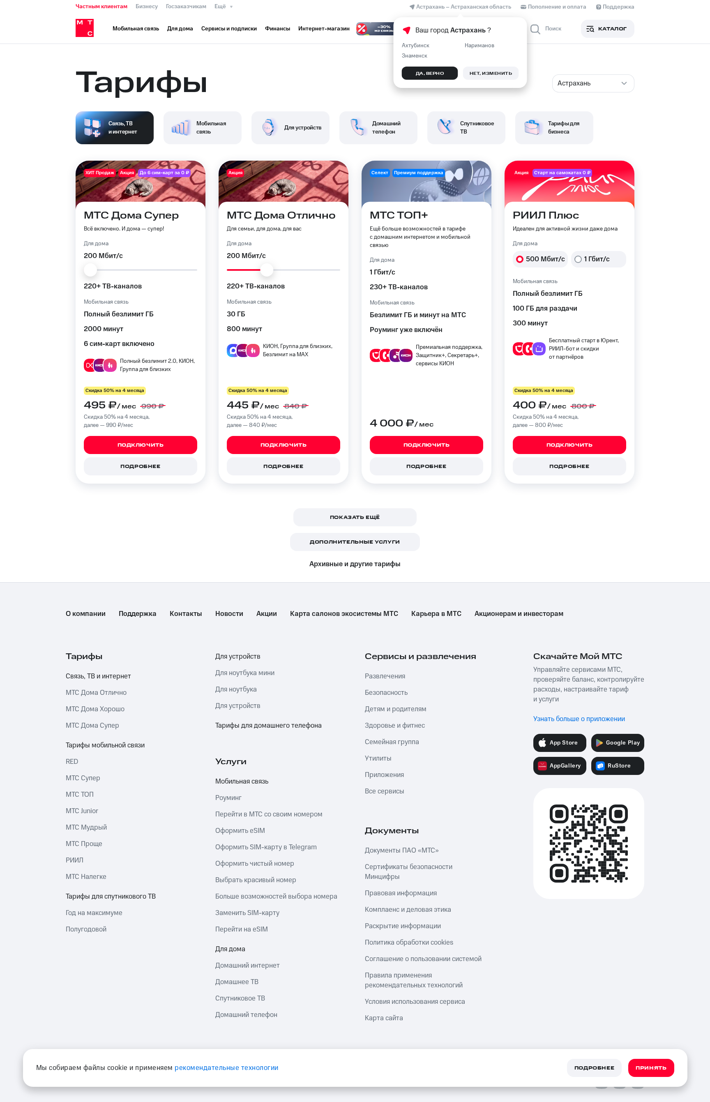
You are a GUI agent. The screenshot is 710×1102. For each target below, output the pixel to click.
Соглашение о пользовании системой (423, 959)
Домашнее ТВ (236, 982)
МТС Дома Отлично (96, 693)
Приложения (384, 775)
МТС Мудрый (86, 827)
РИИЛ (74, 860)
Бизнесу (147, 6)
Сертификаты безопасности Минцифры (408, 872)
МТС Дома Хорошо (95, 709)
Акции (266, 614)
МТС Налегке (86, 877)
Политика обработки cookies (409, 943)
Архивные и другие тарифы (355, 564)
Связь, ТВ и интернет (98, 676)
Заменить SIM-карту (247, 913)
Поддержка (138, 614)
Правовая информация (401, 893)
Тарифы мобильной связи (105, 745)
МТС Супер (83, 778)
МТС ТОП (80, 795)
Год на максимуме (94, 913)
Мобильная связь (241, 781)
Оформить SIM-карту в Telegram (266, 847)
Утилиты (378, 758)
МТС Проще (84, 844)
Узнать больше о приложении (579, 719)
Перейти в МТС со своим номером (269, 814)
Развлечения (385, 676)
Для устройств (237, 657)
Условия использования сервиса (415, 1002)
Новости (229, 614)
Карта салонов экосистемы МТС (344, 614)
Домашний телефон (246, 1015)
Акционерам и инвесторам (519, 614)
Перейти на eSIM (241, 929)
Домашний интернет (247, 966)
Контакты (186, 614)
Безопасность (386, 693)
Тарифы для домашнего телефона (268, 726)
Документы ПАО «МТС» (402, 850)
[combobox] (593, 83)
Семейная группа (392, 742)
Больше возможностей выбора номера (276, 896)
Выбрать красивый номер (255, 880)
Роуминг (228, 798)
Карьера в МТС (436, 614)
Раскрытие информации (403, 926)
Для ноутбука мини (244, 673)
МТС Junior (82, 811)
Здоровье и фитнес (395, 726)
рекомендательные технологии (227, 1068)
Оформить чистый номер (254, 864)
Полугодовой (86, 929)
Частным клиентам (101, 6)
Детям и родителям (395, 709)
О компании (86, 614)
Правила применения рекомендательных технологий (414, 980)
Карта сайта (384, 1018)
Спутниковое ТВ (240, 998)
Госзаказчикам (186, 6)
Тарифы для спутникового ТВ (111, 896)
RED (72, 762)
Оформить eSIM (240, 831)
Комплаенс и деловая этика (408, 910)
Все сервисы (384, 791)
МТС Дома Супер (92, 726)
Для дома (230, 949)
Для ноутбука (236, 689)
